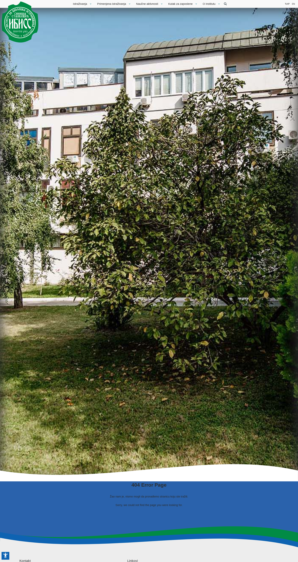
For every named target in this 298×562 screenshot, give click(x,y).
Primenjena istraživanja (111, 3)
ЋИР (287, 4)
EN (293, 4)
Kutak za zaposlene (180, 3)
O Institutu (209, 3)
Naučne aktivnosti (147, 3)
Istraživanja (80, 3)
